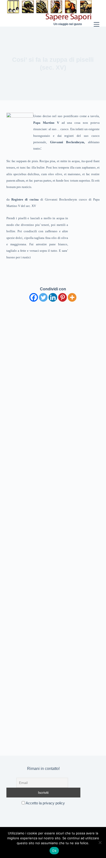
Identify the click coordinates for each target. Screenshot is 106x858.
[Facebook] (33, 297)
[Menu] (96, 13)
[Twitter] (43, 297)
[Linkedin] (53, 297)
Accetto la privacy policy (45, 803)
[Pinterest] (62, 297)
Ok (54, 851)
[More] (72, 297)
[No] (99, 842)
